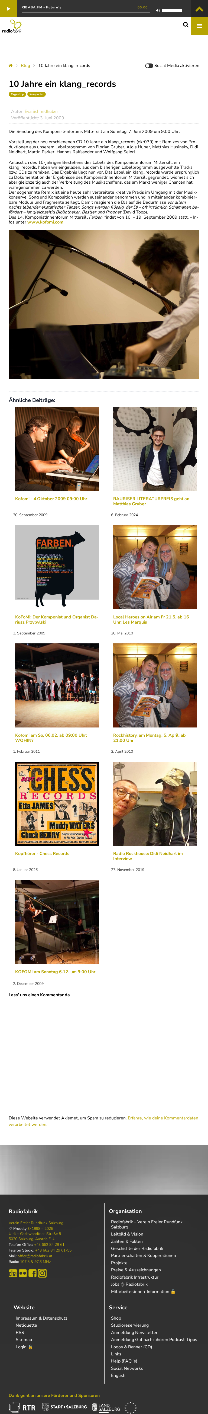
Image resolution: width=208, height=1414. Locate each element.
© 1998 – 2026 (40, 1228)
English (118, 1375)
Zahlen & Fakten (127, 1241)
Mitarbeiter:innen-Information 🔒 (143, 1292)
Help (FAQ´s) (124, 1361)
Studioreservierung (130, 1325)
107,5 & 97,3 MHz (35, 1261)
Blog (25, 66)
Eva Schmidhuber (41, 111)
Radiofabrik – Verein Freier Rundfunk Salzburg (147, 1224)
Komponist (37, 94)
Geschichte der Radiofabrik (137, 1249)
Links (116, 1354)
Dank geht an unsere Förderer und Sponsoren (54, 1396)
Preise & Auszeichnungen (136, 1270)
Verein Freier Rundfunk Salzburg (36, 1223)
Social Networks (127, 1368)
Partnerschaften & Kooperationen (143, 1256)
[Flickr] (22, 1273)
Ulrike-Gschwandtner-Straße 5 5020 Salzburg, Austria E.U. (35, 1236)
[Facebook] (32, 1273)
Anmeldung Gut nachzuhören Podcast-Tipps (154, 1340)
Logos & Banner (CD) (131, 1347)
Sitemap (24, 1340)
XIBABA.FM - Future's (41, 7)
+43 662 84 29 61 (49, 1244)
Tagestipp (17, 94)
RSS (20, 1333)
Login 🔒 (24, 1347)
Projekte (119, 1263)
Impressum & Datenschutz (41, 1318)
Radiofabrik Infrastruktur (134, 1277)
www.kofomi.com (45, 222)
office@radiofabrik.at (35, 1256)
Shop (116, 1318)
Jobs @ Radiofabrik (129, 1284)
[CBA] (13, 1273)
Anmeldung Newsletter (134, 1333)
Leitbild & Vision (127, 1234)
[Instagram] (42, 1273)
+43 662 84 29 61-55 (53, 1250)
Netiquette (26, 1325)
